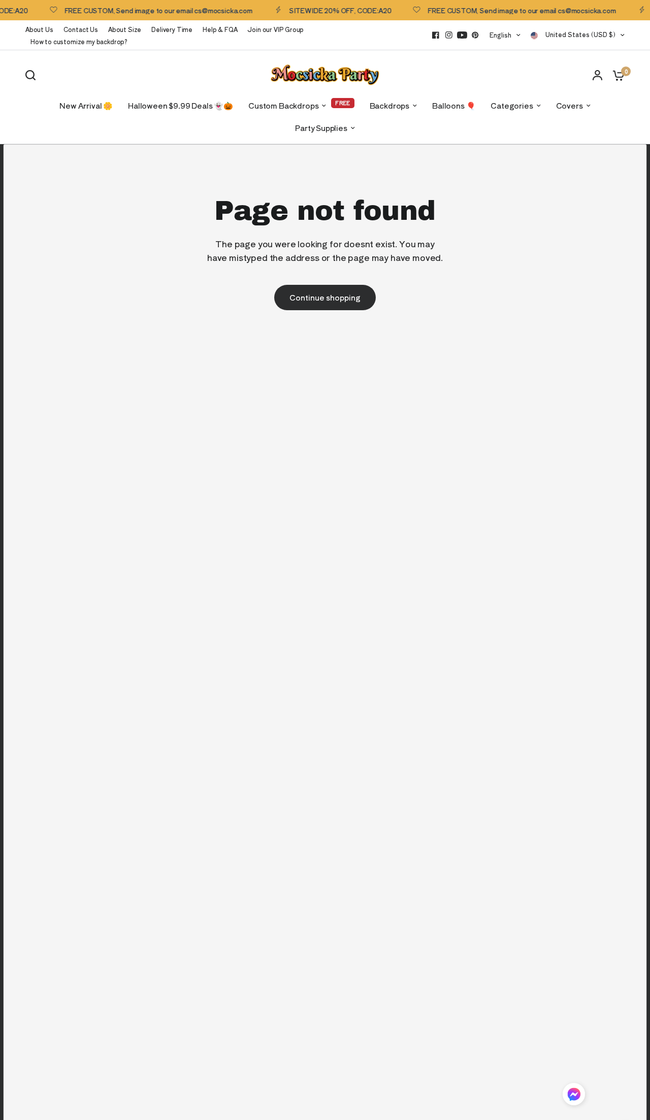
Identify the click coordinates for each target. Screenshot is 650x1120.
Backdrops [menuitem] (389, 105)
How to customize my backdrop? (78, 41)
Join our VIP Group (275, 29)
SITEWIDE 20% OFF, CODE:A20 (332, 10)
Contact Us (80, 29)
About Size (124, 29)
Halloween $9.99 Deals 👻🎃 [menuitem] (180, 105)
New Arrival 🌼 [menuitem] (86, 105)
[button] (574, 1096)
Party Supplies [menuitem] (321, 127)
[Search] (33, 75)
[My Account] (597, 74)
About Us (39, 29)
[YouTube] (462, 35)
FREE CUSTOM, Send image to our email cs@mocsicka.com (151, 10)
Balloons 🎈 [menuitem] (453, 105)
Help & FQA (220, 29)
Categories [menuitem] (512, 105)
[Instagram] (449, 35)
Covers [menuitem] (569, 105)
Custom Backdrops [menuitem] (283, 105)
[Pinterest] (475, 35)
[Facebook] (435, 35)
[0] (616, 74)
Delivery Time (171, 29)
